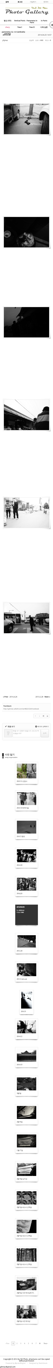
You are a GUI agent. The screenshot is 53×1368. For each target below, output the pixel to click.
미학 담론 (44, 27)
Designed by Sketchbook (38, 1363)
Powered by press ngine (15, 1363)
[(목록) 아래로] (39, 716)
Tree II (32, 27)
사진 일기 (10, 754)
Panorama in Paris (32, 21)
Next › (46, 1343)
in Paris (44, 20)
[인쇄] (47, 716)
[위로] (35, 716)
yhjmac (5, 40)
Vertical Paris (19, 20)
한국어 (46, 2)
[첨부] (43, 716)
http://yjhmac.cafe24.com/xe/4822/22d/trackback (21, 709)
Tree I (19, 27)
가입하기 (33, 2)
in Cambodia (19, 32)
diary (7, 27)
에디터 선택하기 (42, 726)
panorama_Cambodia (7, 33)
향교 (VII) (7, 20)
